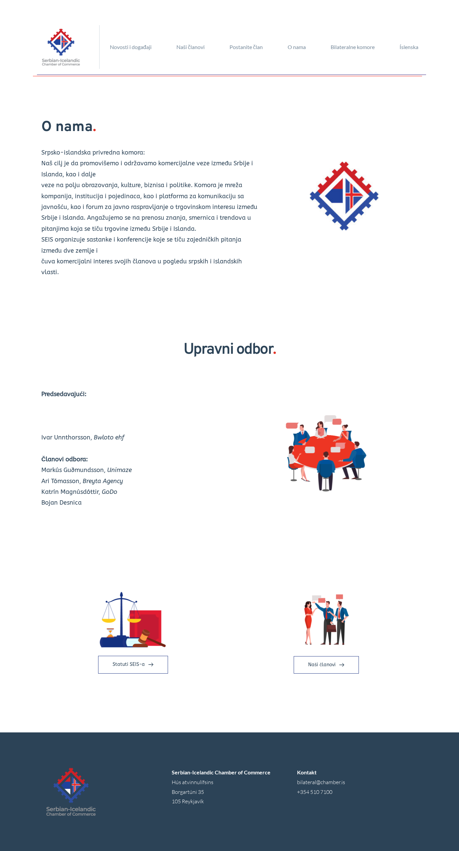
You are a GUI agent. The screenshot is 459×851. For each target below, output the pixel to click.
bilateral (306, 782)
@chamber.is (330, 782)
